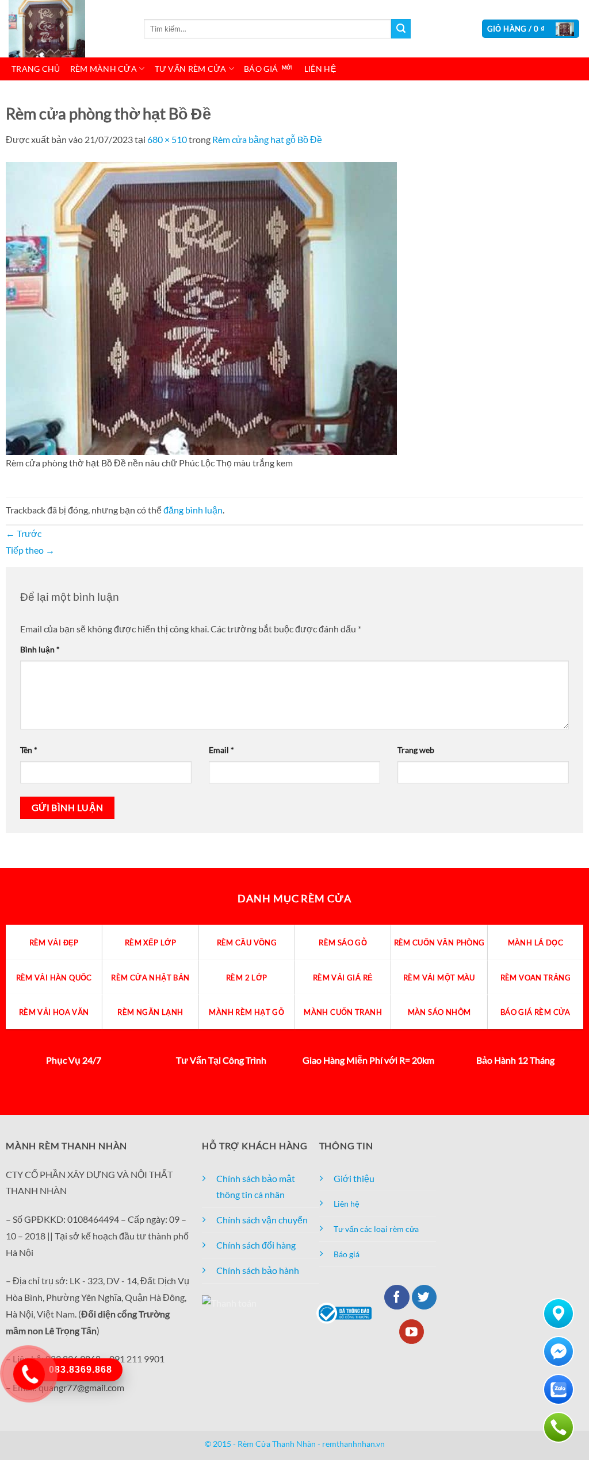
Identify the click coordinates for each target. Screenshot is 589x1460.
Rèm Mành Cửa (103, 69)
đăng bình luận (193, 509)
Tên (28, 750)
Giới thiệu (354, 1178)
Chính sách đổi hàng (256, 1244)
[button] (531, 29)
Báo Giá (261, 69)
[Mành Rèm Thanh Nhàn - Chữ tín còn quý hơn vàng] (66, 28)
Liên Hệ (320, 69)
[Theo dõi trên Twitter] (424, 1297)
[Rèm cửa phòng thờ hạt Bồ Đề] (201, 307)
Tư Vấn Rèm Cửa (191, 69)
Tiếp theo (30, 549)
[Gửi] (401, 28)
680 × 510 (167, 139)
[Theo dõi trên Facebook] (396, 1297)
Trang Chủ (36, 69)
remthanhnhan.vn (353, 1444)
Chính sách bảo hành (257, 1270)
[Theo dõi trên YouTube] (411, 1331)
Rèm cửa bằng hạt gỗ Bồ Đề (267, 139)
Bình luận (40, 649)
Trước (23, 533)
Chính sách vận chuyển (262, 1219)
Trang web (415, 750)
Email (221, 750)
